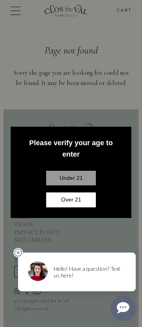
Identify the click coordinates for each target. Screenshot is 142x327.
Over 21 (71, 199)
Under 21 (71, 178)
